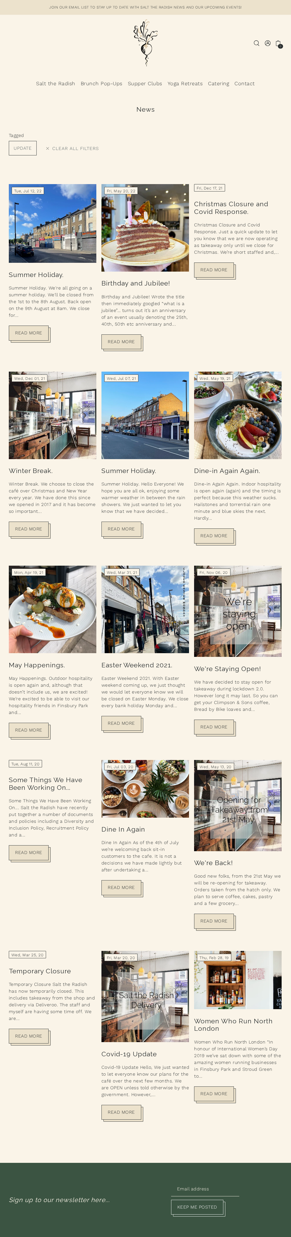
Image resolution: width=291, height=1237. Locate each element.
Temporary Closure (40, 971)
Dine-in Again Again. (227, 470)
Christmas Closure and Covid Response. (231, 207)
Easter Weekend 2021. (136, 665)
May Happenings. (37, 665)
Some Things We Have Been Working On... (45, 783)
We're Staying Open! (227, 668)
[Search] (257, 42)
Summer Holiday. (36, 274)
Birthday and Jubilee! (135, 283)
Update (23, 148)
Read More (28, 333)
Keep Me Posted (197, 1207)
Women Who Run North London (233, 1024)
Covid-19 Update (129, 1054)
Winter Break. (31, 470)
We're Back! (213, 863)
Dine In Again (123, 829)
